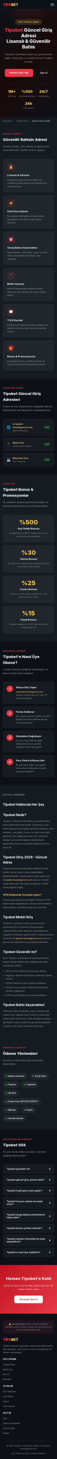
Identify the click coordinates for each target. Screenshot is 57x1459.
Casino (6, 1401)
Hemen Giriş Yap (19, 72)
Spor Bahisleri (9, 1391)
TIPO (10, 4)
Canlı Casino (9, 1406)
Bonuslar (7, 1379)
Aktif (47, 427)
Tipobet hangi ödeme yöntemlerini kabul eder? (28, 1216)
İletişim (6, 1433)
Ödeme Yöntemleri (11, 1423)
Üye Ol (44, 72)
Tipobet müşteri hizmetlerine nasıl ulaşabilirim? (28, 1240)
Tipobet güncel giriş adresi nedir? (28, 1179)
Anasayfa (7, 121)
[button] (52, 4)
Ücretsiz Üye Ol (29, 1299)
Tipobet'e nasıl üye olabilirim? (28, 1252)
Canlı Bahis (8, 1396)
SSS (5, 1418)
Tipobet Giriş (22, 121)
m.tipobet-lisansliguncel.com (29, 692)
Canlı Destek (9, 1428)
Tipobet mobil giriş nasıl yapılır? (28, 1190)
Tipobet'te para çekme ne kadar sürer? (28, 1203)
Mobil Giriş (8, 1369)
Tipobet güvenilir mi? (28, 1168)
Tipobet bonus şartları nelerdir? (28, 1228)
